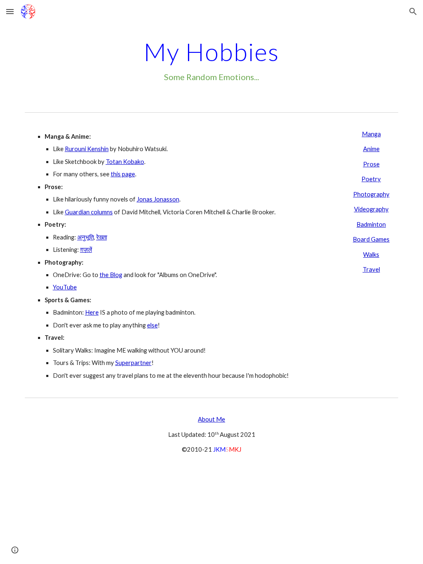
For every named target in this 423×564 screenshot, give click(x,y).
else (152, 325)
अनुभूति (85, 237)
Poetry (371, 178)
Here (92, 312)
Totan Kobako (125, 161)
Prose (371, 164)
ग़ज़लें (86, 249)
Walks (371, 254)
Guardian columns (89, 212)
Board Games (371, 239)
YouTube (65, 287)
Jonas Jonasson (158, 199)
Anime (371, 148)
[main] (212, 60)
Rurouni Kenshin (87, 148)
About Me (211, 419)
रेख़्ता (101, 237)
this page (123, 174)
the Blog (111, 274)
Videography (371, 209)
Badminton (371, 224)
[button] (10, 11)
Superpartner (133, 362)
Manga (371, 133)
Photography (371, 194)
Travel (371, 269)
